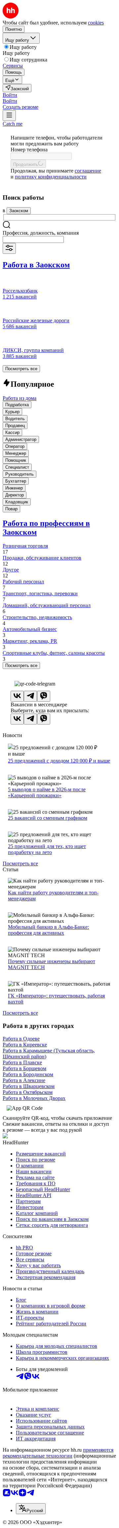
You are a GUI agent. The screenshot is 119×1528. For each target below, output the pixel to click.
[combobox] (33, 239)
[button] (10, 95)
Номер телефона (29, 149)
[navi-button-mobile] (9, 115)
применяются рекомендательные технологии (58, 1453)
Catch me (12, 124)
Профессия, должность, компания (41, 233)
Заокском (18, 210)
